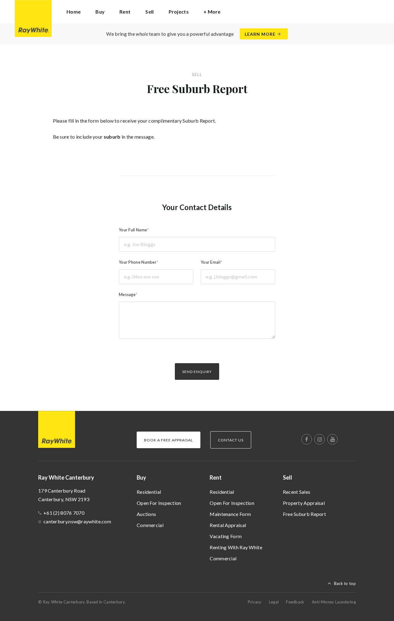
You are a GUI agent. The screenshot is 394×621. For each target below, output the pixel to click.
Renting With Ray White (236, 547)
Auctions (146, 514)
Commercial (150, 525)
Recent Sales (297, 492)
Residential (149, 492)
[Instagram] (319, 439)
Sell (287, 477)
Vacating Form (226, 536)
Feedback (295, 601)
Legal (274, 601)
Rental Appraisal (228, 525)
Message (127, 294)
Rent (216, 477)
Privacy (255, 601)
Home (73, 11)
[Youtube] (332, 439)
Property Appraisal (304, 503)
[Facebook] (306, 439)
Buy (141, 477)
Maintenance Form (230, 514)
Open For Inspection (159, 503)
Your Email (210, 262)
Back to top (345, 583)
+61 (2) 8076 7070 (63, 513)
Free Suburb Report (304, 514)
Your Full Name (133, 229)
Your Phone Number (137, 262)
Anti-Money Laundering (334, 601)
